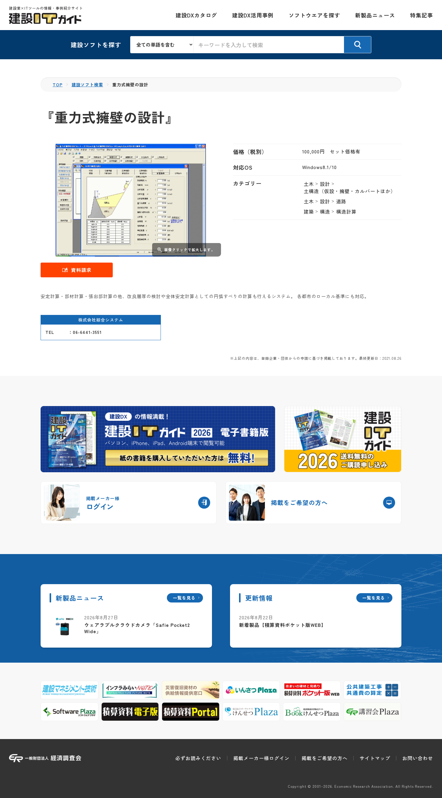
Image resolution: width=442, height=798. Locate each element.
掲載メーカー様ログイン (261, 758)
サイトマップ (375, 758)
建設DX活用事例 (253, 15)
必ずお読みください (198, 758)
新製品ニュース (375, 15)
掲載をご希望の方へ (325, 758)
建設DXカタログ (196, 15)
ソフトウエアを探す (314, 15)
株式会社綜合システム (100, 320)
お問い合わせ (417, 758)
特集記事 (421, 15)
